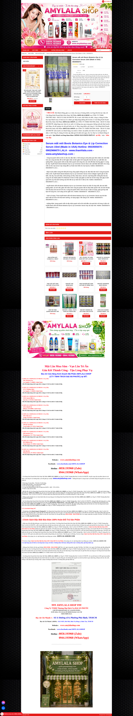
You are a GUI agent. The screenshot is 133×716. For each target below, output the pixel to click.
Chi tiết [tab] (48, 108)
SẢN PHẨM (44, 50)
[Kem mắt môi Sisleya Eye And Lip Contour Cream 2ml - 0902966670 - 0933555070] (69, 248)
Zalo (3, 708)
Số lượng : (77, 97)
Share (76, 66)
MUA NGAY (32, 101)
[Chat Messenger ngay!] (3, 702)
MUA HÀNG (82, 102)
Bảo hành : (79, 72)
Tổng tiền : (77, 99)
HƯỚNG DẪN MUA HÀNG (57, 50)
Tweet (83, 66)
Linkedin (91, 66)
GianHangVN (108, 714)
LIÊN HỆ (69, 50)
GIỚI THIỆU (35, 50)
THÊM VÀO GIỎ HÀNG (100, 102)
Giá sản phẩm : (78, 93)
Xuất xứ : (79, 70)
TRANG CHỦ (26, 50)
